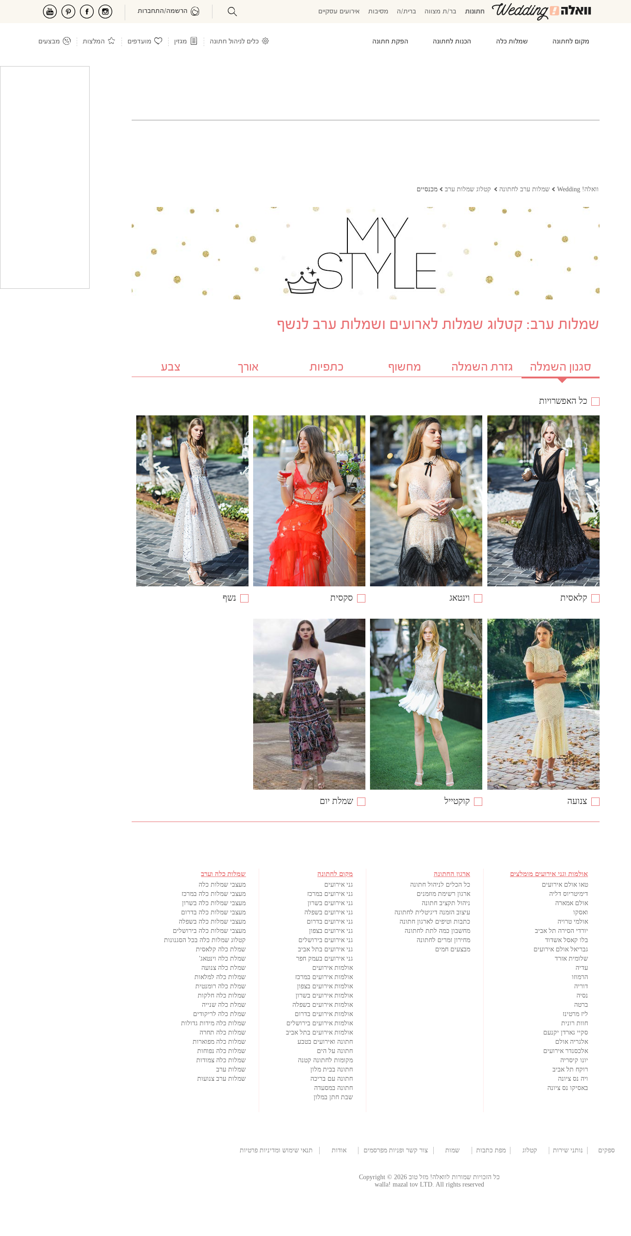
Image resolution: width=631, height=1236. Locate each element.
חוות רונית (574, 1023)
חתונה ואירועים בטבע (325, 1041)
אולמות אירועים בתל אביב (319, 1032)
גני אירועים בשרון (330, 903)
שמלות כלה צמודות (221, 1060)
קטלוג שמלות (530, 1150)
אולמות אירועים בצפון (325, 986)
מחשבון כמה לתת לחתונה (437, 930)
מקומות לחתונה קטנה (325, 1060)
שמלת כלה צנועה (223, 967)
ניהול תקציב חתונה (446, 903)
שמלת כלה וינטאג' (222, 958)
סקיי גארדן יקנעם (565, 1032)
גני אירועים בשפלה (328, 912)
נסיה (582, 995)
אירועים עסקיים (339, 11)
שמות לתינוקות (452, 1150)
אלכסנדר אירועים (565, 1050)
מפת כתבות (491, 1150)
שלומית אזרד (571, 958)
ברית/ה (406, 11)
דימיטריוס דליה (568, 893)
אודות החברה (339, 1150)
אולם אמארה (571, 903)
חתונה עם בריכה (331, 1078)
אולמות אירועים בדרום (324, 1014)
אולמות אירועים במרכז (324, 977)
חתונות (475, 11)
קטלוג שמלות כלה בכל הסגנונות (205, 940)
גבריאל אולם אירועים (561, 949)
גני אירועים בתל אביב (325, 949)
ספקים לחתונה (606, 1150)
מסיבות (378, 11)
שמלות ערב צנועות (221, 1078)
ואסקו (580, 912)
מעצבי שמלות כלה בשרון (214, 903)
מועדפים (139, 41)
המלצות (94, 41)
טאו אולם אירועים (565, 884)
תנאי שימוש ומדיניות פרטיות (276, 1150)
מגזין (180, 41)
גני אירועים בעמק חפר (324, 958)
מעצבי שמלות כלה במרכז (214, 893)
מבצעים (49, 41)
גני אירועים (338, 884)
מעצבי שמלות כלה (222, 884)
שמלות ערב (231, 1069)
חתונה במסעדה (333, 1087)
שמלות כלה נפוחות (221, 1050)
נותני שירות (568, 1150)
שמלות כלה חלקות (222, 995)
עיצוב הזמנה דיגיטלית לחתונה (432, 912)
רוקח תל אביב (570, 1069)
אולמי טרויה (573, 921)
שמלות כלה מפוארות (219, 1041)
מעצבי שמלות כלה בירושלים (209, 930)
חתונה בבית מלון (331, 1069)
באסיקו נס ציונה (567, 1087)
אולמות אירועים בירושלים (319, 1023)
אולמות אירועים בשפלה (322, 1004)
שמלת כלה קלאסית (221, 949)
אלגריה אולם (571, 1041)
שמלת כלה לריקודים (219, 1014)
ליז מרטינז (575, 1014)
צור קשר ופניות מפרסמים (396, 1150)
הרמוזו (580, 977)
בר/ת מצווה (440, 11)
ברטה (581, 1004)
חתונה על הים (335, 1050)
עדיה (582, 967)
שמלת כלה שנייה (224, 1004)
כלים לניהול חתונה (234, 41)
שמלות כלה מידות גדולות (213, 1023)
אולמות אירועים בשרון (324, 995)
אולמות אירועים (332, 967)
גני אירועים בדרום (330, 921)
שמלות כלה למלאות (220, 977)
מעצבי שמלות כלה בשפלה (212, 921)
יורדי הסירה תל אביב (561, 930)
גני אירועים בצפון (331, 930)
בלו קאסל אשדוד (566, 940)
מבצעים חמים (452, 949)
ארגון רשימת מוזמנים (443, 893)
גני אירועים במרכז (330, 893)
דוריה (581, 986)
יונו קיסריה (574, 1060)
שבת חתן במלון (333, 1097)
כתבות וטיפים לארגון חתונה (435, 921)
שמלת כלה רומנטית (220, 986)
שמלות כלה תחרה (223, 1032)
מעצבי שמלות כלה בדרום (213, 912)
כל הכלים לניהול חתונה (440, 884)
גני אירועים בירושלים (325, 940)
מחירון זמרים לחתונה (443, 940)
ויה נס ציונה (573, 1078)
